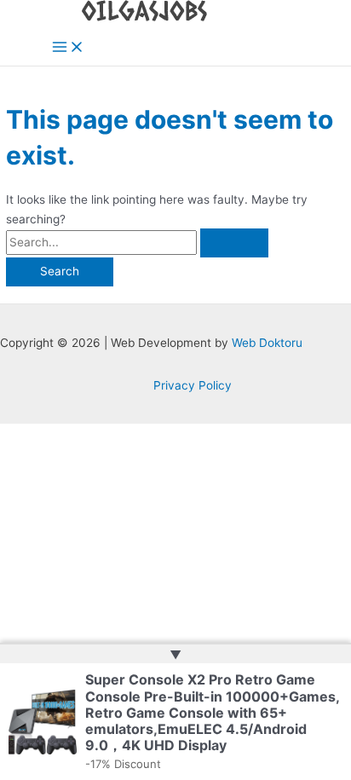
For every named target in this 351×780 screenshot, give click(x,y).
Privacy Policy (192, 385)
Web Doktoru (267, 343)
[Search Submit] (234, 242)
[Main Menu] (68, 48)
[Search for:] (137, 242)
